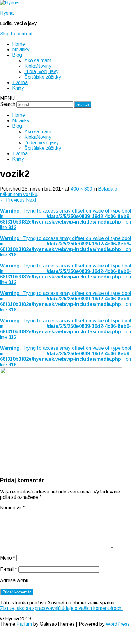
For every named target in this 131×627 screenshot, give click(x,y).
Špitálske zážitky (42, 77)
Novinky (20, 49)
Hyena (7, 13)
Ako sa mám (37, 60)
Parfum (24, 624)
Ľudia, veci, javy (41, 71)
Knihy (18, 88)
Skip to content (16, 33)
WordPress (118, 624)
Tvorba (20, 82)
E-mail (8, 569)
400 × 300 (81, 189)
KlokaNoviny (37, 66)
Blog (17, 55)
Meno (7, 558)
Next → (34, 199)
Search (7, 104)
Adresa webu (14, 580)
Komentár (12, 507)
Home (18, 44)
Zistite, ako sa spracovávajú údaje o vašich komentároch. (61, 608)
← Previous (12, 199)
